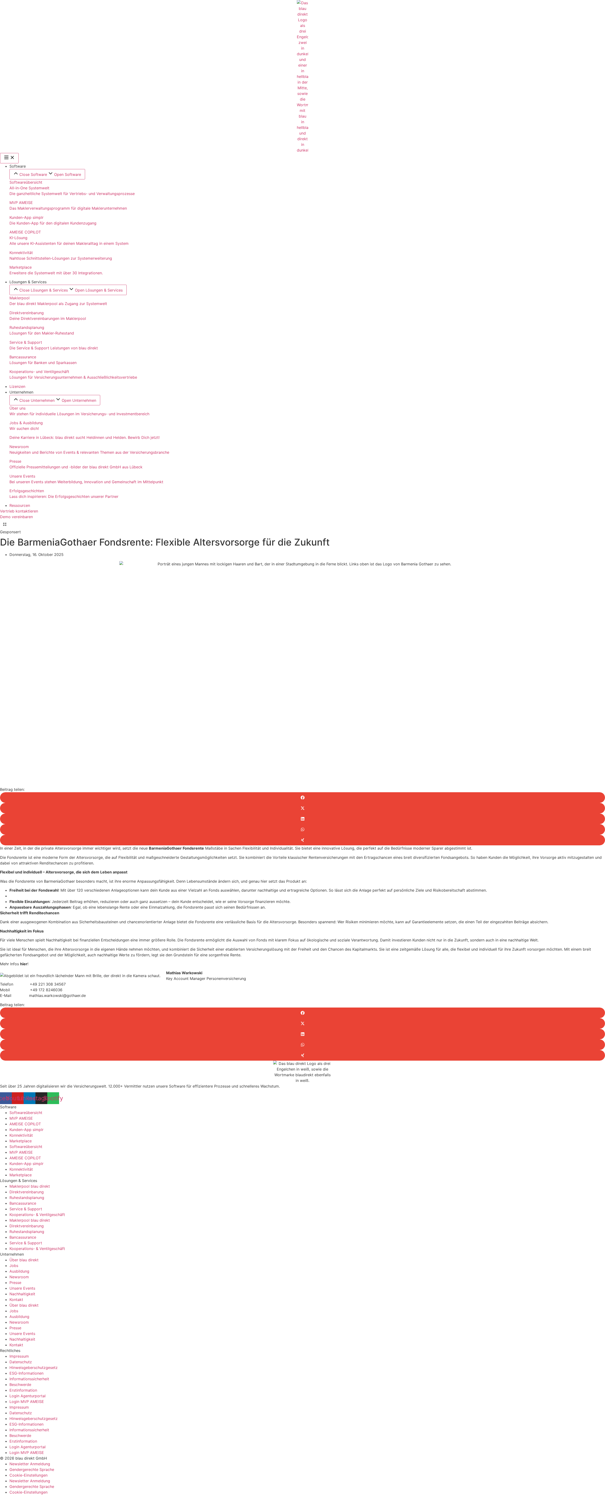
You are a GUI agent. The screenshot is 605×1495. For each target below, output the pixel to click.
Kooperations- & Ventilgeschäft (37, 1214)
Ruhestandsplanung (26, 1197)
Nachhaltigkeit (22, 1294)
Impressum (19, 1356)
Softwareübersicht (25, 1112)
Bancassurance (22, 1203)
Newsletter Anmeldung (29, 1463)
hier (23, 963)
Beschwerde (20, 1384)
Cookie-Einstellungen (28, 1475)
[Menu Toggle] (9, 158)
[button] (302, 797)
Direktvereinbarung (26, 1192)
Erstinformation (23, 1390)
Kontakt (16, 1299)
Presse (15, 1282)
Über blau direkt (24, 1260)
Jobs (13, 1265)
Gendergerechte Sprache (31, 1469)
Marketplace (20, 1141)
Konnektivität (21, 1135)
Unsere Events (22, 1288)
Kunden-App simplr (26, 1129)
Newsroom (19, 1277)
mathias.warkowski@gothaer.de (57, 995)
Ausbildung (19, 1271)
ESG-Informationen (26, 1373)
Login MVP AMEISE (26, 1401)
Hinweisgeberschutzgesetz (33, 1367)
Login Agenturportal (27, 1395)
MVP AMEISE (21, 1118)
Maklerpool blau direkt (29, 1186)
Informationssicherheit (29, 1378)
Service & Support (25, 1209)
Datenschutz (20, 1361)
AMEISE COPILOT (25, 1124)
